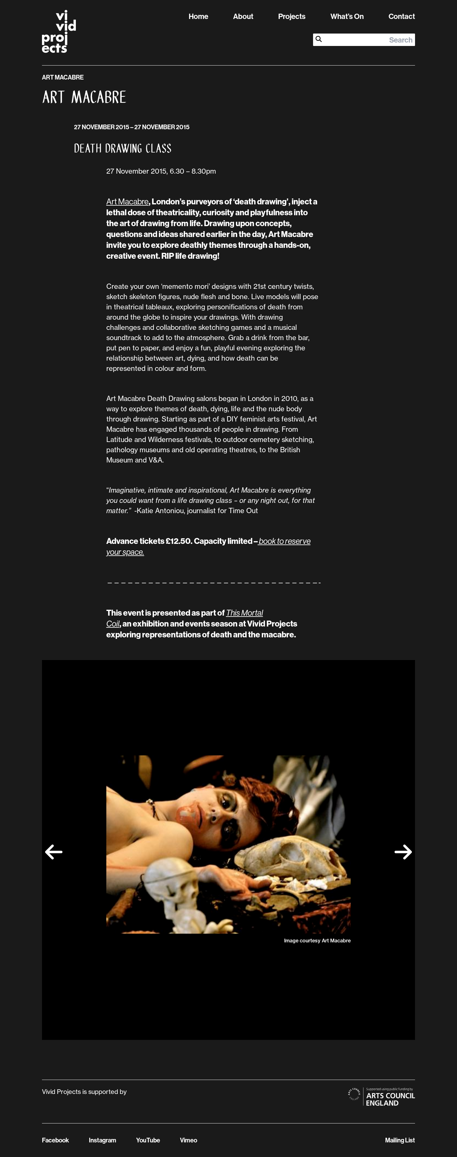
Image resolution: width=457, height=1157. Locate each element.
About (243, 16)
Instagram (102, 1140)
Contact (402, 16)
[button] (53, 852)
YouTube (148, 1140)
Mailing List (400, 1140)
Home (198, 16)
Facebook (55, 1140)
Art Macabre (127, 201)
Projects (292, 16)
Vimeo (188, 1140)
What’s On (347, 16)
